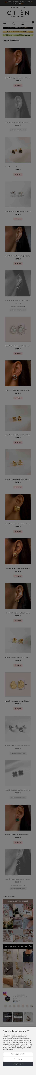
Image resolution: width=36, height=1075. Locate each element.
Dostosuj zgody (18, 1059)
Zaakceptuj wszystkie (18, 1064)
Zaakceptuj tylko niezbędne (18, 1054)
